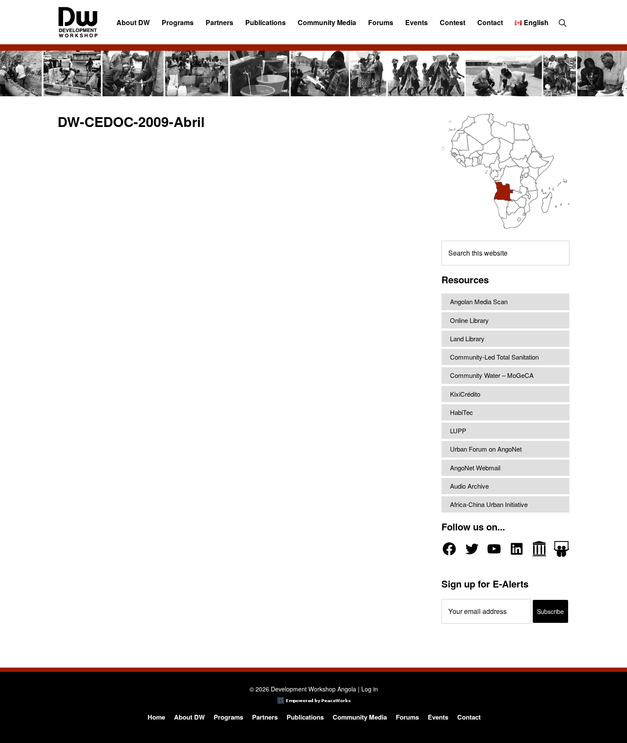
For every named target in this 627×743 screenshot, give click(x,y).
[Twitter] (472, 549)
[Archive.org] (539, 549)
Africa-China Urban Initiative (489, 504)
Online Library (469, 320)
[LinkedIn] (517, 549)
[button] (562, 23)
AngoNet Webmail (475, 467)
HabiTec (461, 412)
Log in (369, 689)
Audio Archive (469, 485)
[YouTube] (494, 549)
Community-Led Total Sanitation (494, 356)
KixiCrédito (465, 393)
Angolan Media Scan (479, 301)
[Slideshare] (561, 549)
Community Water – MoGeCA (492, 375)
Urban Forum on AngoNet (486, 448)
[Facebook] (449, 549)
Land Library (467, 338)
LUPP (458, 430)
